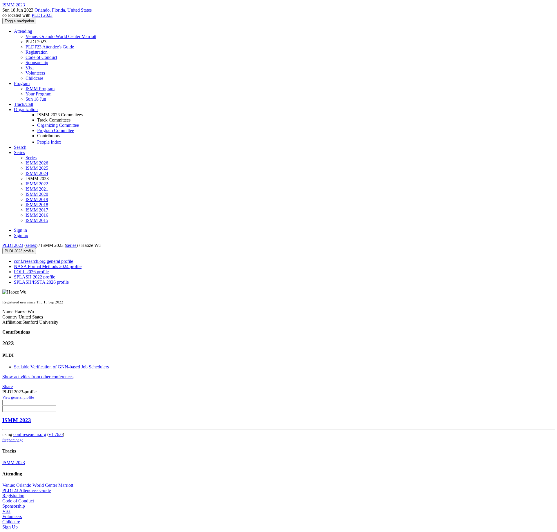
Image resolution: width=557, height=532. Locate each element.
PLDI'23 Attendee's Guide (50, 46)
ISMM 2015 (37, 220)
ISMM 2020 (37, 194)
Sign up (21, 235)
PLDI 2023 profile (19, 251)
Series (31, 157)
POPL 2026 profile (31, 271)
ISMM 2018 (37, 204)
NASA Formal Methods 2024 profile (48, 266)
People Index (49, 142)
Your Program (38, 93)
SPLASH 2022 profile (34, 276)
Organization (26, 109)
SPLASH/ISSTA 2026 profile (41, 282)
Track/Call (23, 104)
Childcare (34, 78)
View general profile (18, 397)
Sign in (20, 230)
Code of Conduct (41, 57)
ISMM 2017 (37, 209)
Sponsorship (37, 62)
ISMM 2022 (37, 183)
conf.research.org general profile (43, 261)
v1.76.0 (56, 434)
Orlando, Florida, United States (63, 10)
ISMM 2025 (37, 168)
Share (7, 386)
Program (22, 83)
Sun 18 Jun (36, 99)
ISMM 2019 (37, 199)
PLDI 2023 (42, 15)
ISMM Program (40, 88)
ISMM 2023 (16, 420)
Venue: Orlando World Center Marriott (61, 36)
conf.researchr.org (29, 434)
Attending (23, 31)
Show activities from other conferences (37, 376)
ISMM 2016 (37, 215)
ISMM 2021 (37, 189)
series (31, 245)
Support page (12, 440)
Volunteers (35, 72)
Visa (30, 67)
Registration (37, 52)
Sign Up (10, 526)
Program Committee (55, 130)
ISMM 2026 (37, 162)
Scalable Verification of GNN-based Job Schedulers (61, 366)
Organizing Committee (58, 125)
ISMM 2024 (37, 173)
